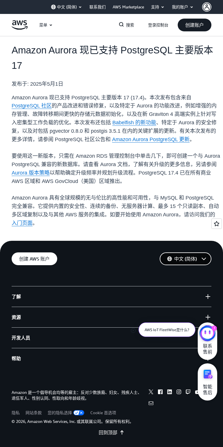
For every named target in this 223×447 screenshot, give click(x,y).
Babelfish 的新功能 (134, 122)
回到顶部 (108, 432)
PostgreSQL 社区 (32, 106)
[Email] (151, 404)
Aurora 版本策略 (31, 173)
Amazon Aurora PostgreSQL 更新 (151, 139)
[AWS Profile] (206, 7)
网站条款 (34, 412)
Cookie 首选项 (103, 412)
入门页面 (22, 223)
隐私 (16, 412)
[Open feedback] (216, 223)
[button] (194, 25)
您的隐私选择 (60, 412)
